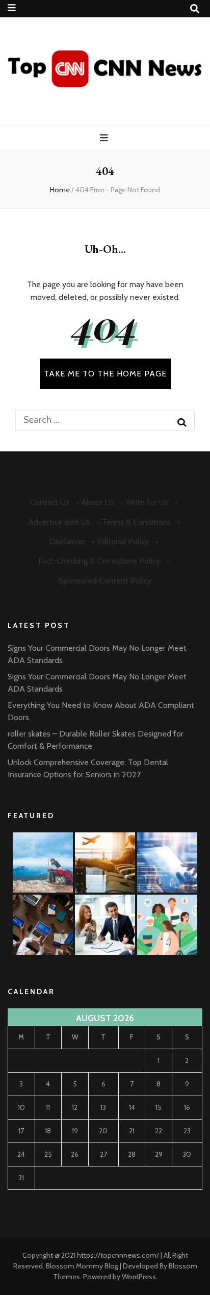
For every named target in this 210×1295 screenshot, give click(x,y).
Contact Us (49, 502)
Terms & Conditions (136, 522)
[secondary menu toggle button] (12, 8)
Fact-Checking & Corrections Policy (99, 561)
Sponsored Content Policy (105, 581)
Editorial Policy (123, 541)
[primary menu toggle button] (105, 138)
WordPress (139, 1276)
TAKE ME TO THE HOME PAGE (105, 373)
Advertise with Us (59, 522)
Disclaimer (67, 541)
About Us (97, 502)
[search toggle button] (194, 9)
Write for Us (147, 502)
